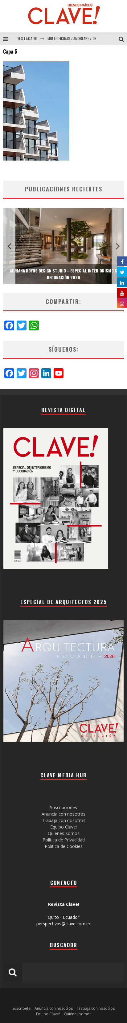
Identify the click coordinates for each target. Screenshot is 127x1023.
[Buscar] (123, 39)
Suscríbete (21, 1008)
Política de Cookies (64, 846)
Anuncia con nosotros (63, 814)
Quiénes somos (77, 1014)
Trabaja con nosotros (63, 820)
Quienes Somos (64, 833)
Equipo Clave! (63, 827)
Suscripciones (63, 807)
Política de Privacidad (64, 840)
